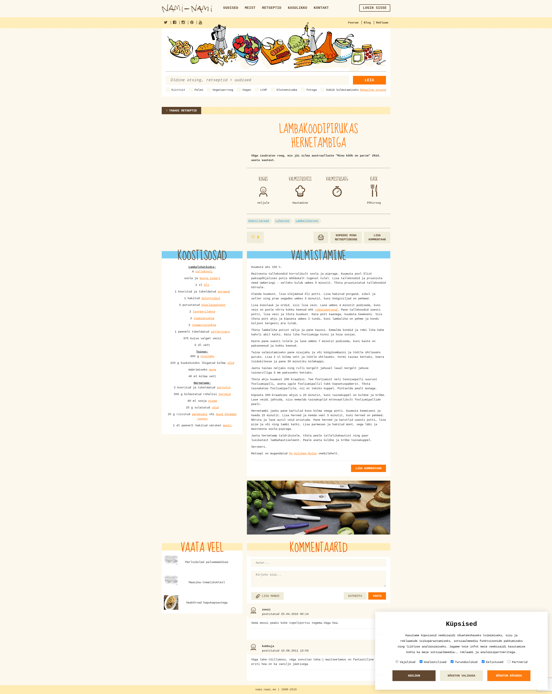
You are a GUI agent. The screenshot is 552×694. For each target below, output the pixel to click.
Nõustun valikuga (461, 675)
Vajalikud (407, 662)
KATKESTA (355, 596)
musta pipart (210, 278)
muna (212, 369)
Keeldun (414, 675)
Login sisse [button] (375, 8)
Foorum (353, 22)
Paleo (198, 90)
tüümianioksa (204, 318)
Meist (250, 8)
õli (206, 285)
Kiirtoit (178, 90)
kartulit (224, 387)
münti (227, 425)
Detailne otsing (373, 90)
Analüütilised (435, 662)
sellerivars (220, 331)
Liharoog (282, 220)
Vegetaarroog (222, 90)
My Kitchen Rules (303, 453)
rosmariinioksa (204, 325)
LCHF (263, 90)
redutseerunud (326, 309)
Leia (369, 80)
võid (230, 363)
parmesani (199, 414)
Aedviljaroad (258, 220)
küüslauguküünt (213, 305)
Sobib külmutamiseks (342, 90)
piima (212, 401)
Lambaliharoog (307, 220)
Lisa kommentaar (377, 237)
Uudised (230, 8)
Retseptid (271, 8)
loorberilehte (204, 311)
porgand (224, 291)
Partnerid (519, 662)
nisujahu (207, 356)
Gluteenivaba (286, 90)
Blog (367, 22)
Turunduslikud (466, 662)
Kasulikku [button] (297, 8)
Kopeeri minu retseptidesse (346, 237)
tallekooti (204, 271)
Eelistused (494, 662)
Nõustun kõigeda (509, 675)
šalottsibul (210, 298)
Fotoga (311, 90)
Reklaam (382, 22)
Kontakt (321, 8)
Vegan (246, 90)
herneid (225, 394)
